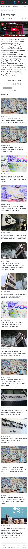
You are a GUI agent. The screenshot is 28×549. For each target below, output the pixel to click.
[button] (6, 7)
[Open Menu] (25, 2)
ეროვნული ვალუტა (19, 88)
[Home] (2, 2)
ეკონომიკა (7, 88)
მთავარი (4, 11)
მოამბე (10, 11)
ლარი (14, 90)
